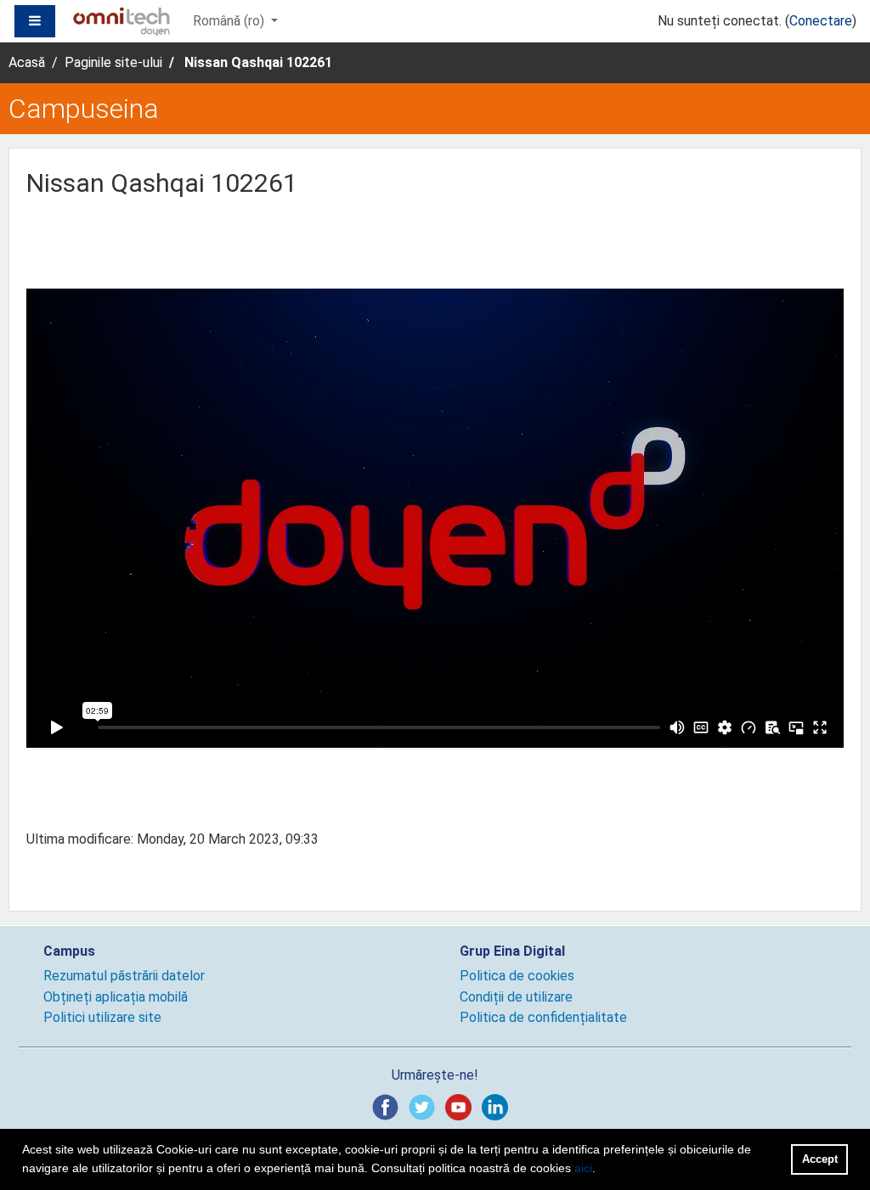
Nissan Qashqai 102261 (258, 62)
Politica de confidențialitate (543, 1017)
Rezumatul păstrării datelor (124, 976)
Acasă (26, 62)
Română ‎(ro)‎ (230, 21)
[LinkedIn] (498, 1106)
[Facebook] (388, 1106)
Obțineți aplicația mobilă (115, 997)
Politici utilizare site (102, 1017)
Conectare (820, 21)
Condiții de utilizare (516, 997)
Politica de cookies (517, 976)
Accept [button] (820, 1159)
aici (583, 1168)
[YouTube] (461, 1106)
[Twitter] (425, 1106)
